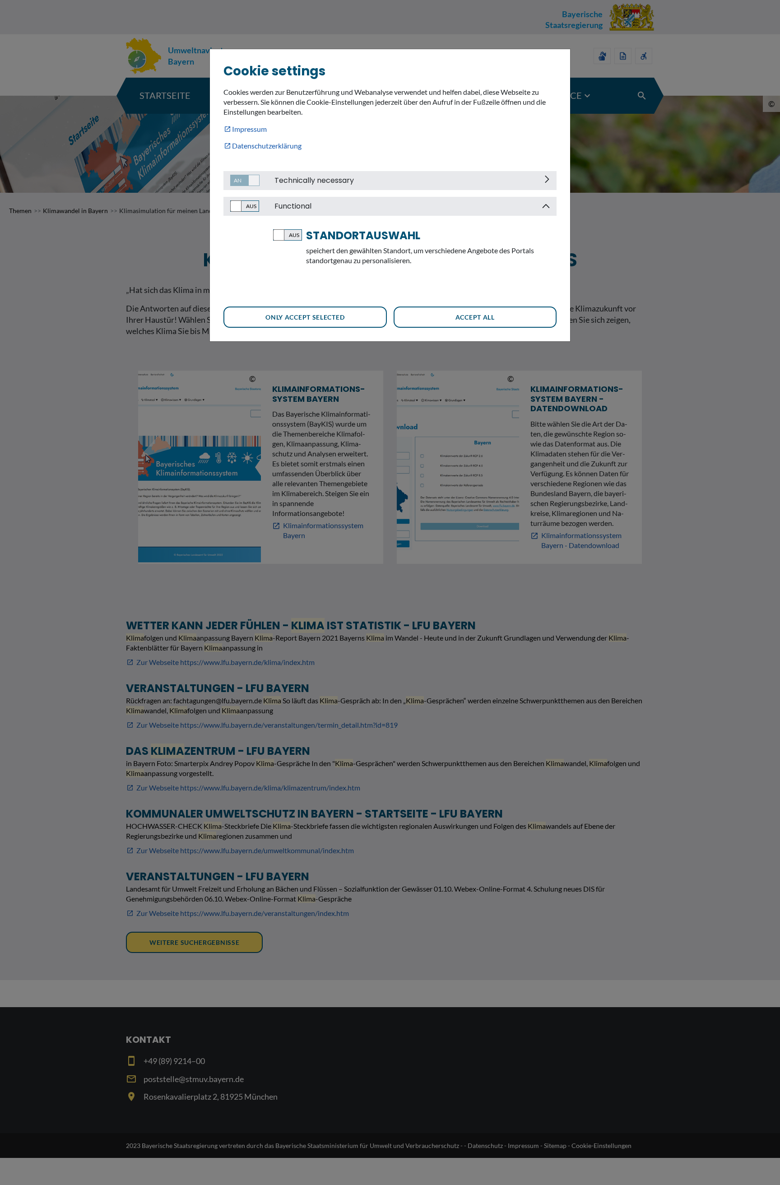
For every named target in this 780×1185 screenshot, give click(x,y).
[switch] (241, 180)
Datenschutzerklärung (267, 145)
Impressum (249, 129)
